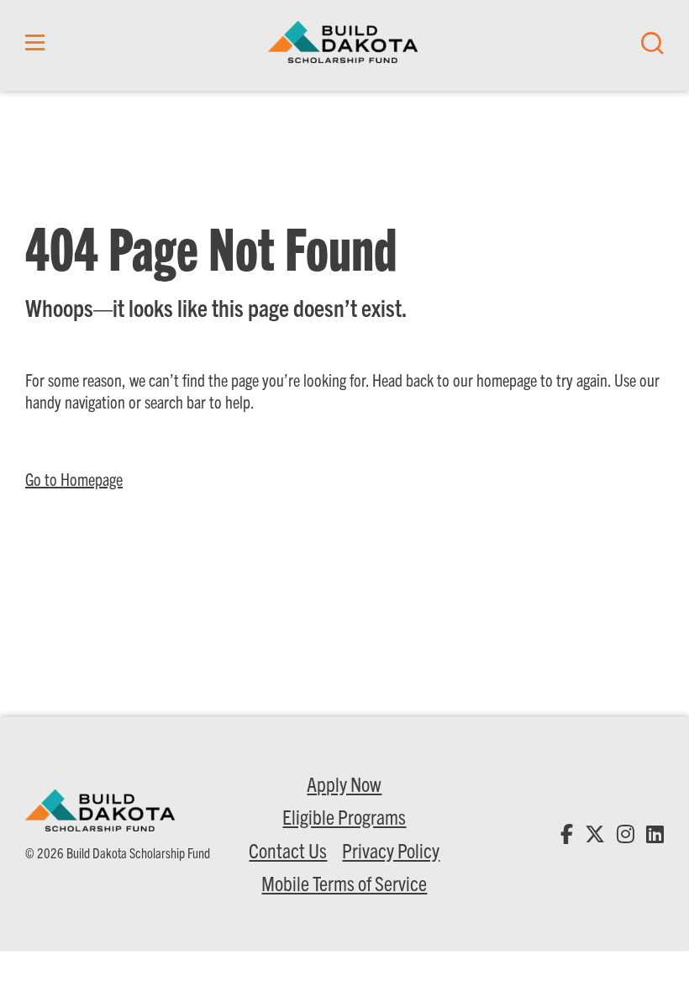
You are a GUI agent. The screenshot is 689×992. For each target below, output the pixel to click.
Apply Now (344, 783)
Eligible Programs (344, 816)
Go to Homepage (74, 478)
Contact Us (288, 850)
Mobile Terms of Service (344, 882)
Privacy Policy (390, 850)
